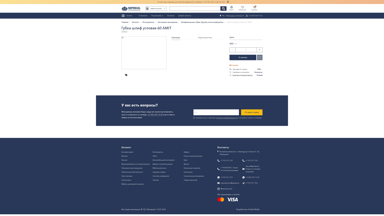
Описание (176, 37)
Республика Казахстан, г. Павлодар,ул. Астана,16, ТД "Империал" (239, 153)
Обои (155, 156)
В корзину (243, 57)
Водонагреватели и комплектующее (136, 164)
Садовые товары (159, 172)
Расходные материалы (167, 22)
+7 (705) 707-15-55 (255, 16)
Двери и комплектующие (162, 164)
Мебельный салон (159, 168)
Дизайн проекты (184, 16)
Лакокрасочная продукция (132, 168)
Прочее (124, 160)
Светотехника (127, 176)
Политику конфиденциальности (226, 118)
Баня (185, 160)
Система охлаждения (161, 176)
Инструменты (148, 22)
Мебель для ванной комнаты (133, 184)
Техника (156, 180)
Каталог (129, 16)
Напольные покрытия (192, 168)
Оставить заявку (252, 112)
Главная (125, 22)
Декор (186, 164)
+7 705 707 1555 (208, 2)
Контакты (170, 16)
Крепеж (125, 156)
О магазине (142, 16)
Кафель (186, 152)
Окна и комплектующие (193, 156)
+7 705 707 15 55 (155, 115)
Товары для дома (190, 180)
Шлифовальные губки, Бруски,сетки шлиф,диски (202, 22)
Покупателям (156, 16)
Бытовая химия (127, 152)
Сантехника (188, 172)
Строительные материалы (194, 176)
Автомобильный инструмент (164, 160)
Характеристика (205, 37)
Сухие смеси (126, 180)
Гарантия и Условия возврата (242, 75)
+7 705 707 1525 (219, 2)
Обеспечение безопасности (132, 172)
